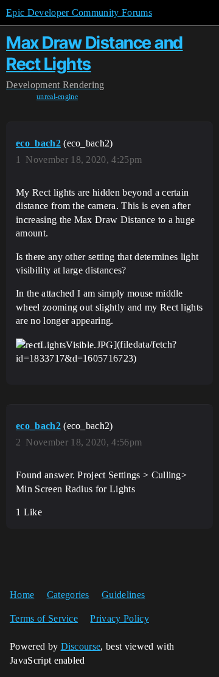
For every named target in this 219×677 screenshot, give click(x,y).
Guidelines (123, 594)
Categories (68, 594)
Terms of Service (44, 618)
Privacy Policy (119, 618)
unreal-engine (57, 96)
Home (22, 594)
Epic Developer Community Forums (79, 12)
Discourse (81, 646)
